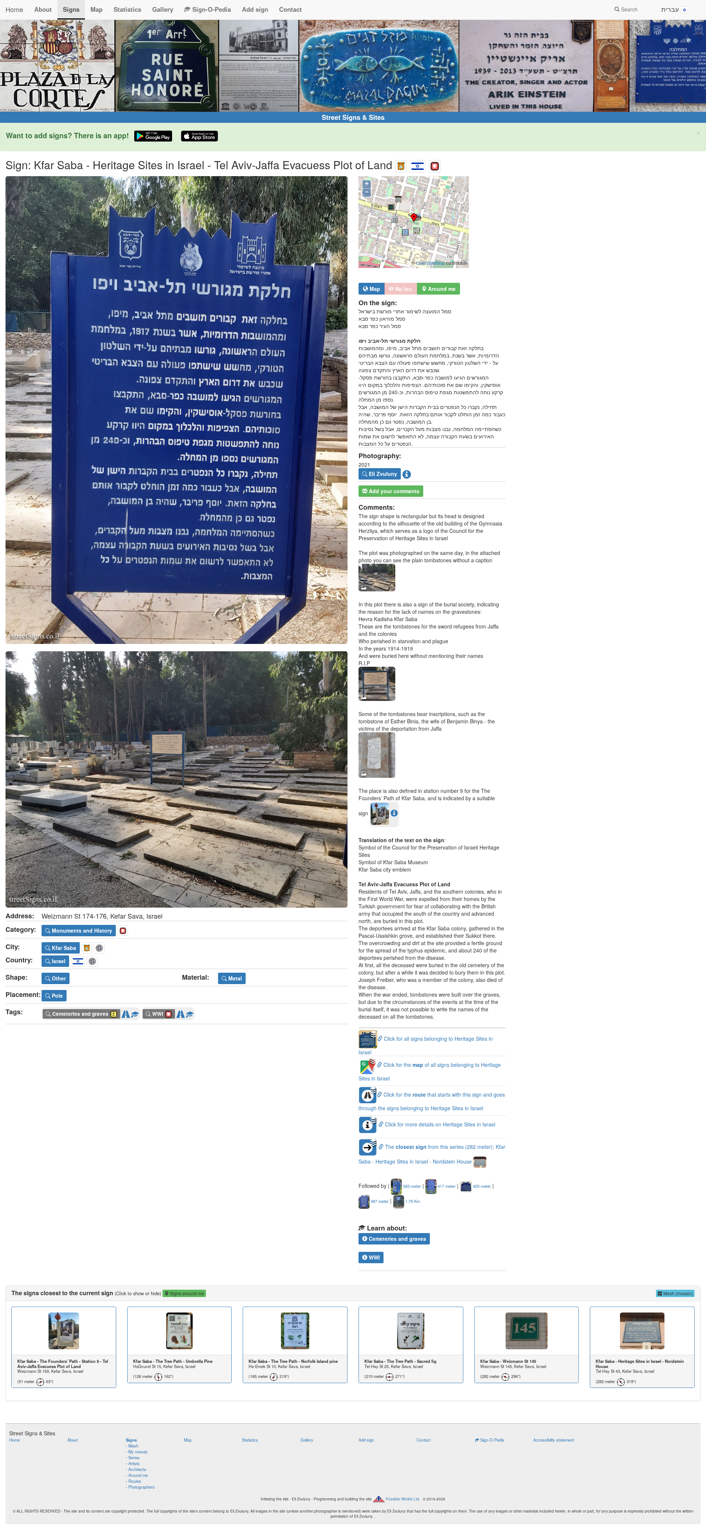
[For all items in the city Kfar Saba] (401, 164)
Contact (290, 9)
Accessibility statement (553, 1440)
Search (629, 9)
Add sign (255, 9)
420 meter (481, 1186)
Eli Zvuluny (382, 473)
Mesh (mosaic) (677, 1293)
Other (58, 978)
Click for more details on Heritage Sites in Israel (439, 1124)
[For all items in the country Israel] (417, 164)
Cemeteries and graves (396, 1238)
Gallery (162, 9)
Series (134, 1457)
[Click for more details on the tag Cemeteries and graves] (135, 1013)
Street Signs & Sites (353, 117)
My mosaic (138, 1451)
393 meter (411, 1186)
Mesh (133, 1446)
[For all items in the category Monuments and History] (434, 164)
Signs (71, 9)
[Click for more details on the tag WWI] (189, 1013)
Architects (137, 1469)
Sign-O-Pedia (210, 9)
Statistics (127, 9)
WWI (373, 1257)
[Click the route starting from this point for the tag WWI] (180, 1013)
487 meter (379, 1201)
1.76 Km (412, 1201)
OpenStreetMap (430, 263)
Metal (234, 978)
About (43, 9)
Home (14, 9)
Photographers (141, 1487)
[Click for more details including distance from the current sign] (394, 812)
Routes (134, 1481)
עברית (671, 9)
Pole (56, 995)
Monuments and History (81, 930)
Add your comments (393, 491)
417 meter (446, 1186)
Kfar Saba (63, 947)
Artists (134, 1463)
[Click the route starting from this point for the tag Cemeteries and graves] (125, 1013)
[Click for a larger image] (176, 410)
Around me (138, 1475)
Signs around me (186, 1293)
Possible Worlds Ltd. (403, 1499)
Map (96, 9)
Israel (57, 961)
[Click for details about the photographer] (406, 474)
